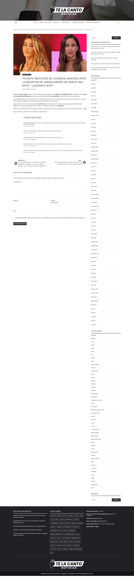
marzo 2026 (93, 99)
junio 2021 (93, 312)
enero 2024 (93, 190)
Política (93, 449)
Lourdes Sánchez (42, 111)
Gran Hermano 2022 (95, 413)
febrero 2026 (94, 103)
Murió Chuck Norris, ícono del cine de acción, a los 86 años (42, 131)
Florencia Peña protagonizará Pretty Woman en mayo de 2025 (43, 137)
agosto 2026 (94, 80)
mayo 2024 (93, 174)
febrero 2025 (94, 139)
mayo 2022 (93, 269)
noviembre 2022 (94, 245)
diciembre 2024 (94, 147)
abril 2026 (93, 96)
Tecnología (93, 471)
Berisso (92, 345)
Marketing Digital (95, 432)
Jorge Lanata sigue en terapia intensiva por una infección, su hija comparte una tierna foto (53, 150)
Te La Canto (26, 89)
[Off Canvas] (16, 23)
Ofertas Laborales (93, 22)
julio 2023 (93, 214)
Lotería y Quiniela (78, 22)
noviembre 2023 (94, 198)
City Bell (93, 358)
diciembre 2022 (94, 241)
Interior (92, 423)
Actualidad (93, 335)
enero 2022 (93, 285)
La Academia (34, 111)
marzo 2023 (93, 230)
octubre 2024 (94, 155)
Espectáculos (27, 74)
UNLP (92, 487)
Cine (92, 354)
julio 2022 (93, 261)
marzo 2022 (93, 277)
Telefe (92, 475)
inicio (36, 22)
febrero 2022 (94, 281)
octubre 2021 (94, 297)
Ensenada (93, 390)
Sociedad (56, 22)
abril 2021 (93, 320)
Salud (92, 462)
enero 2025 (93, 143)
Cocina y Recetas (95, 364)
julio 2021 (93, 309)
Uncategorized (94, 484)
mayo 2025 (93, 127)
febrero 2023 (94, 234)
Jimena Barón (27, 111)
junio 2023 (93, 218)
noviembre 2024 (94, 151)
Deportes (93, 377)
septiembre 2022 (95, 253)
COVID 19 (93, 367)
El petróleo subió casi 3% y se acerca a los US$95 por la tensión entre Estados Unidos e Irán (105, 53)
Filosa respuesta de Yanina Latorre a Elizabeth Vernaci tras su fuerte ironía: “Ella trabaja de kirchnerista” (32, 163)
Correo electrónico (54, 202)
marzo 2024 (93, 182)
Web (14, 211)
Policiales (93, 445)
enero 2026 (93, 107)
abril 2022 (93, 273)
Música (92, 442)
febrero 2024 (94, 186)
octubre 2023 (94, 202)
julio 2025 (93, 119)
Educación (93, 384)
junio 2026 (93, 88)
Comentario (17, 182)
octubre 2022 (94, 249)
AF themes (90, 573)
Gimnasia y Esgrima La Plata (97, 410)
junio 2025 (93, 123)
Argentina (93, 338)
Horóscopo (65, 22)
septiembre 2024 (95, 159)
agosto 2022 (94, 257)
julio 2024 (93, 167)
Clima (92, 361)
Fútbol (92, 403)
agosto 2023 (94, 210)
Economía (93, 380)
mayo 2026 (93, 92)
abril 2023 (93, 226)
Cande (26, 126)
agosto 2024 (94, 163)
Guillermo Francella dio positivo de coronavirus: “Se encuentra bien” (68, 162)
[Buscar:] (101, 37)
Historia (93, 416)
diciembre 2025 (94, 111)
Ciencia (92, 351)
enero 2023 (93, 238)
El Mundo (93, 387)
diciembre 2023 (94, 194)
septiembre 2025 (95, 115)
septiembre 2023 (95, 206)
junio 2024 (93, 170)
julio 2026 (93, 84)
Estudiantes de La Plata (96, 400)
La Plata (93, 426)
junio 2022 (93, 265)
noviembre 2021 (94, 293)
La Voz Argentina (95, 429)
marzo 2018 (93, 324)
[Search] (117, 22)
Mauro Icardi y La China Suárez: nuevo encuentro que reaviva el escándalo (48, 144)
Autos (92, 341)
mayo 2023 (93, 222)
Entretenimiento (94, 393)
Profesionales (94, 452)
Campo (92, 348)
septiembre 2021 (95, 301)
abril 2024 (93, 178)
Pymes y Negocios (95, 458)
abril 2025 (93, 131)
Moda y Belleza (45, 22)
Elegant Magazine (83, 573)
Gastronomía (94, 406)
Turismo (93, 481)
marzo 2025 (93, 135)
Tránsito (93, 478)
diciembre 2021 (94, 289)
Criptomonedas (94, 371)
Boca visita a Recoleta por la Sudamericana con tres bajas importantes (104, 58)
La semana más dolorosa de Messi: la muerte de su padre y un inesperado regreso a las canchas (105, 68)
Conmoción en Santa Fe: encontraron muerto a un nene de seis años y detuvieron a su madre (105, 47)
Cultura (92, 374)
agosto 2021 (94, 305)
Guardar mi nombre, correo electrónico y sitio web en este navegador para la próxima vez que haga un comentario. (50, 218)
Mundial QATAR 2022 (96, 439)
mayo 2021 (93, 316)
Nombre (16, 200)
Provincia (93, 455)
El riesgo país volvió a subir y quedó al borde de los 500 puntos (105, 63)
